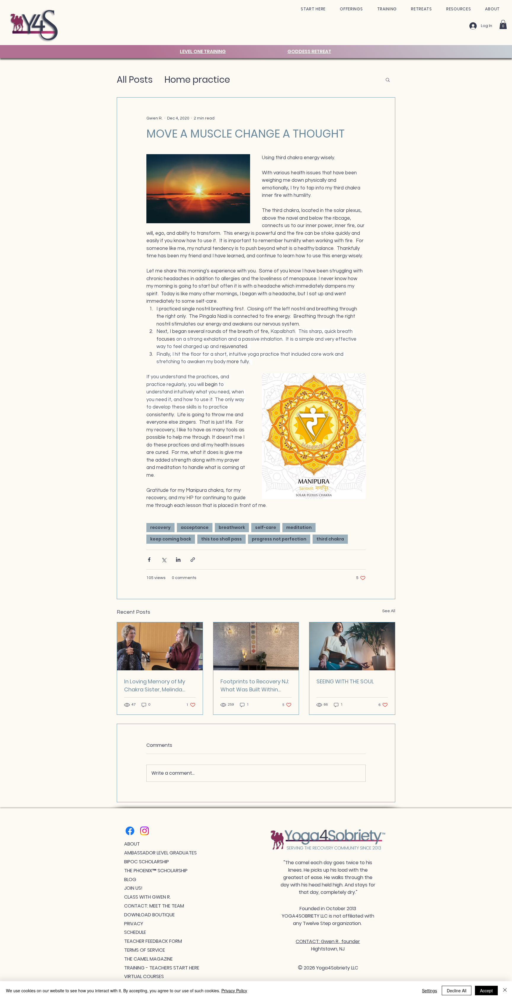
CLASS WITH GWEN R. (147, 897)
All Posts (135, 79)
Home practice (197, 79)
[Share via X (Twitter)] (164, 559)
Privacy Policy (234, 990)
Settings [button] (429, 990)
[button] (313, 9)
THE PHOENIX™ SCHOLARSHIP (156, 870)
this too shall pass (221, 539)
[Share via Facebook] (149, 559)
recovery (160, 527)
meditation (299, 527)
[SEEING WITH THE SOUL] (352, 646)
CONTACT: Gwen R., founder (328, 941)
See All (388, 611)
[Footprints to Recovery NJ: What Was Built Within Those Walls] (256, 646)
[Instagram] (144, 831)
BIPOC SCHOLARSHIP (146, 861)
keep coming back (170, 539)
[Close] (504, 990)
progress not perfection (279, 539)
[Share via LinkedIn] (178, 559)
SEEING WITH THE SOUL (345, 681)
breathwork (232, 527)
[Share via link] (193, 559)
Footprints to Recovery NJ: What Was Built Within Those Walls (254, 685)
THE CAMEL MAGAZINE (148, 959)
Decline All (456, 990)
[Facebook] (130, 831)
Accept (486, 990)
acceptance (195, 527)
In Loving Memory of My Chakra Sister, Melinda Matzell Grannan (154, 685)
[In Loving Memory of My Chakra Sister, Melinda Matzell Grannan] (160, 646)
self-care (265, 527)
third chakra (330, 539)
